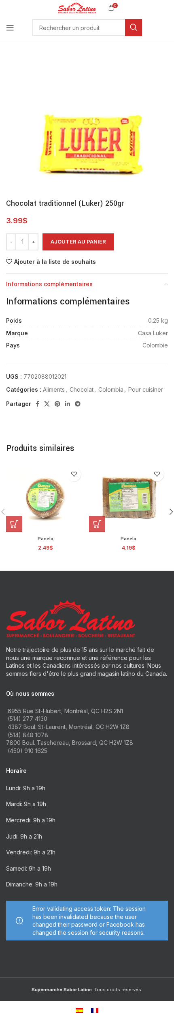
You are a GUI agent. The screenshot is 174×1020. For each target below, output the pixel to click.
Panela (45, 538)
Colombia (110, 389)
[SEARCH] (133, 27)
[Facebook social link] (37, 404)
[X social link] (47, 404)
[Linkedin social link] (67, 404)
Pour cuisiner (145, 389)
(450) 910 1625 (27, 750)
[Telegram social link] (77, 404)
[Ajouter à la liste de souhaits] (74, 474)
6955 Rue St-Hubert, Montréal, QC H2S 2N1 (65, 710)
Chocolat (81, 389)
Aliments (54, 389)
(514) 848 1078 (28, 734)
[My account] (168, 27)
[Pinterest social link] (57, 404)
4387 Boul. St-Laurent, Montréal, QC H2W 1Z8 (68, 726)
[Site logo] (77, 7)
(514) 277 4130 (27, 718)
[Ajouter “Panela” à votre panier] (14, 524)
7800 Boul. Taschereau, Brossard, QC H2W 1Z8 (69, 742)
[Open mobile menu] (10, 27)
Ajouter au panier (78, 241)
